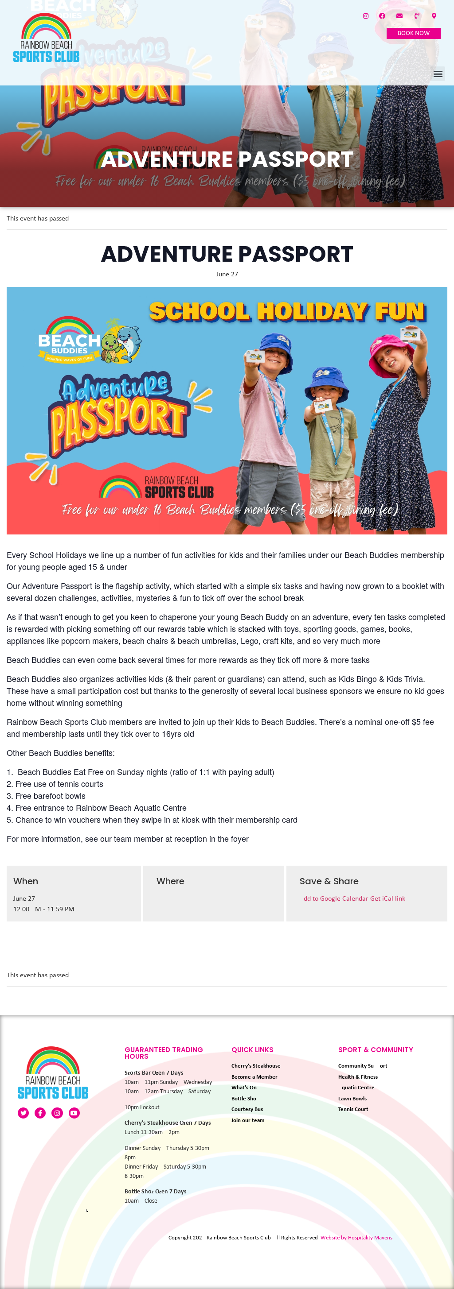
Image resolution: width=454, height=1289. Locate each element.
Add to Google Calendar (335, 898)
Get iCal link (387, 898)
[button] (438, 73)
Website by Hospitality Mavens (356, 1238)
